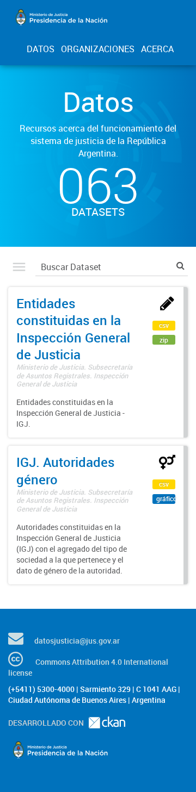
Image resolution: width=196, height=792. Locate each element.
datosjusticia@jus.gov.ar (77, 640)
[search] (180, 265)
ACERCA (157, 49)
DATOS (40, 49)
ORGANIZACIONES (97, 49)
